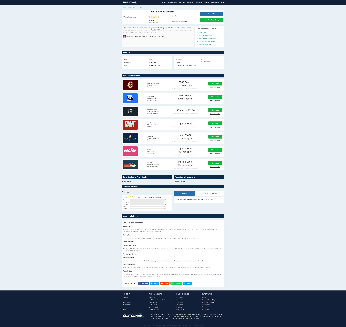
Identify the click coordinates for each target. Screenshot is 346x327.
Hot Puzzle (152, 297)
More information (215, 87)
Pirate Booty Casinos (205, 35)
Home (164, 2)
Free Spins (198, 2)
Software (182, 2)
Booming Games (153, 22)
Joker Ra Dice (153, 304)
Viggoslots (179, 307)
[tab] (184, 193)
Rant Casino (179, 304)
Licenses (206, 2)
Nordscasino (179, 302)
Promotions (215, 2)
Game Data (202, 33)
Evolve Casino (180, 309)
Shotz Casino (179, 297)
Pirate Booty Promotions (207, 41)
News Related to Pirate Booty (208, 38)
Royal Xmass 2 (153, 302)
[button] (222, 28)
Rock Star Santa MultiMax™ (157, 300)
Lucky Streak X (153, 307)
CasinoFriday (179, 300)
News (222, 2)
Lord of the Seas (154, 309)
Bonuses (190, 2)
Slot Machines (172, 2)
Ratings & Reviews (205, 44)
